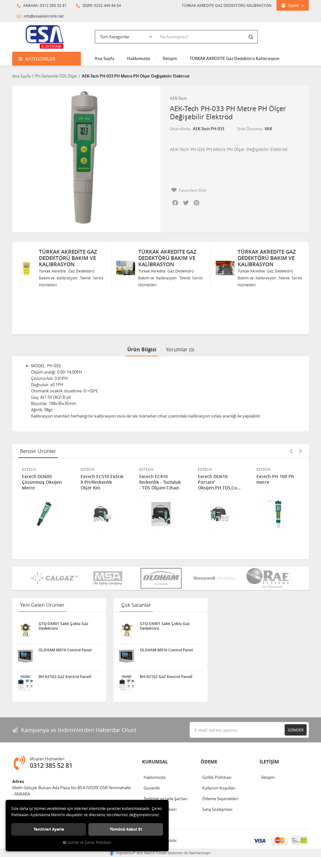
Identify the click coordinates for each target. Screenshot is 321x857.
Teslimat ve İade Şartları (165, 798)
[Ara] (251, 37)
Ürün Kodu (180, 129)
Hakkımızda (138, 58)
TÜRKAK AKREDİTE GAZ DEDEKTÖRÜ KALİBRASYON (226, 5)
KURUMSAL (155, 761)
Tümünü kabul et (126, 829)
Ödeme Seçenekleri (220, 798)
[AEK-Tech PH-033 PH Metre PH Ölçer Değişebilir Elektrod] (84, 157)
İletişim (170, 58)
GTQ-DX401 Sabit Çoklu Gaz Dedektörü (63, 626)
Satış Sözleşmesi (217, 809)
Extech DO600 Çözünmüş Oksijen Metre (42, 482)
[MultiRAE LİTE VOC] (267, 578)
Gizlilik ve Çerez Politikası (89, 842)
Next (300, 451)
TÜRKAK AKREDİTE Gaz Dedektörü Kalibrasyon (234, 58)
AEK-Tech (178, 98)
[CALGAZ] (54, 578)
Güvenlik (152, 788)
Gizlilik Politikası (216, 777)
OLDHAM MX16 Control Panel (65, 650)
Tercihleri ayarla (49, 829)
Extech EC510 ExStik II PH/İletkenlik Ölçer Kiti (102, 482)
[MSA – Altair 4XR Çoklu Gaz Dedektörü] (107, 578)
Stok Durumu (249, 129)
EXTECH (29, 469)
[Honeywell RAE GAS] (214, 578)
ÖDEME (209, 761)
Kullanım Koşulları (218, 788)
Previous (291, 451)
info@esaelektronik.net (43, 16)
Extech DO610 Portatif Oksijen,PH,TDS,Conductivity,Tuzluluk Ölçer (219, 482)
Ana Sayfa (104, 58)
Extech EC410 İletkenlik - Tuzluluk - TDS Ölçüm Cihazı (160, 482)
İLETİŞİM (269, 761)
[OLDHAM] (161, 578)
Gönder (295, 729)
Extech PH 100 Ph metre (275, 479)
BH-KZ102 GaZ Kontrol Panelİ (65, 676)
